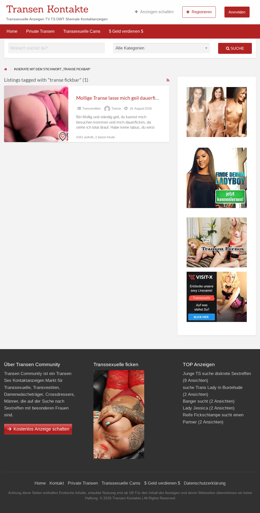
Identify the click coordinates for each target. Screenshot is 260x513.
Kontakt (57, 483)
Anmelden (237, 12)
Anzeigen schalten (157, 12)
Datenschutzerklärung (204, 483)
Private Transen (40, 31)
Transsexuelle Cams (81, 31)
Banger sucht (195, 401)
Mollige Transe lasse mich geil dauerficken (120, 98)
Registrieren (202, 12)
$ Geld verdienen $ (126, 31)
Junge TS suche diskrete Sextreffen (217, 373)
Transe (116, 108)
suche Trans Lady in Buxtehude (212, 387)
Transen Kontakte (47, 9)
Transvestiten (91, 108)
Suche (237, 48)
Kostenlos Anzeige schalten (41, 429)
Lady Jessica (195, 408)
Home (12, 31)
